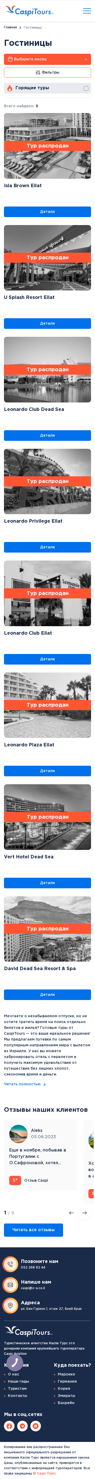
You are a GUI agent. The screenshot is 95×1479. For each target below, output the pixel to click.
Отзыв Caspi (30, 1180)
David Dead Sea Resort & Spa (40, 969)
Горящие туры (32, 88)
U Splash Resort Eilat (29, 297)
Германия (67, 1381)
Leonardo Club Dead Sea (34, 409)
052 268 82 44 (33, 1267)
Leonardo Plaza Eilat (29, 745)
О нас (13, 1374)
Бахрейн (66, 1403)
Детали (47, 211)
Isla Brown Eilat (23, 186)
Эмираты (66, 1395)
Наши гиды (18, 1381)
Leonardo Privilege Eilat (33, 521)
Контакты (17, 1395)
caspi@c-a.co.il (33, 1288)
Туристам (17, 1388)
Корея (64, 1388)
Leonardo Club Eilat (28, 633)
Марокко (66, 1374)
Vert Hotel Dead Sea (29, 857)
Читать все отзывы (33, 1230)
